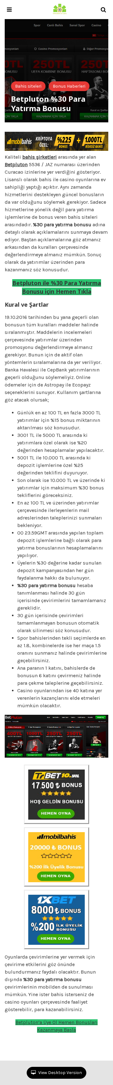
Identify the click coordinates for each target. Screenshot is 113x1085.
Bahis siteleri (28, 86)
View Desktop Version (59, 1072)
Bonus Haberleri (69, 86)
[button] (9, 10)
